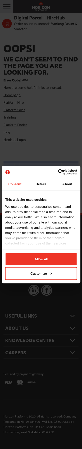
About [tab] (67, 184)
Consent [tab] (14, 184)
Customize (38, 273)
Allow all (41, 259)
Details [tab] (41, 184)
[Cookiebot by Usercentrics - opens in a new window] (58, 172)
